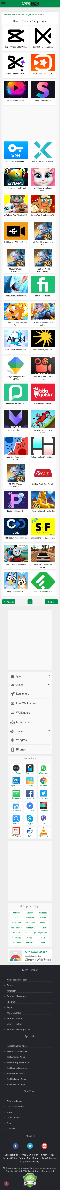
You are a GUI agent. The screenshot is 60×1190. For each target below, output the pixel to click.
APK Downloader (14, 1101)
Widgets (21, 740)
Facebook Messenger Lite (18, 1029)
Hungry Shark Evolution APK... (16, 296)
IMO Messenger (14, 1013)
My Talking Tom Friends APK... (16, 215)
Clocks (17, 918)
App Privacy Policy (30, 1161)
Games (19, 684)
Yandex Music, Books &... (43, 349)
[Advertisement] (30, 121)
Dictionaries (30, 923)
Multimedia (16, 938)
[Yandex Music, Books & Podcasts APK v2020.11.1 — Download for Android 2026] (43, 338)
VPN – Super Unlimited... (16, 161)
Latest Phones (13, 1117)
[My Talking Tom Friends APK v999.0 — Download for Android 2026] (16, 204)
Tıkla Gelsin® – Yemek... (43, 403)
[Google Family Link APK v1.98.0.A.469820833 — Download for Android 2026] (16, 365)
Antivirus (16, 913)
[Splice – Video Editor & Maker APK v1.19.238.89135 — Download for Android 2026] (43, 89)
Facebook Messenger (16, 996)
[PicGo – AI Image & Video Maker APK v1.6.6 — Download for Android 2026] (16, 500)
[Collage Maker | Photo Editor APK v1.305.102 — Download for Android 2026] (43, 446)
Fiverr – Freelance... (43, 296)
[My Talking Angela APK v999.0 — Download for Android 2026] (43, 177)
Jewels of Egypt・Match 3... (43, 511)
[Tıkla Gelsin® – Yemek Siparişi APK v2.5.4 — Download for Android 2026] (43, 392)
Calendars (29, 918)
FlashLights (30, 928)
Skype (9, 1007)
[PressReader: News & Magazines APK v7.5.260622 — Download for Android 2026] (16, 392)
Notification (30, 943)
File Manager (16, 928)
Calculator (16, 923)
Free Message (30, 933)
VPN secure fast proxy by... (16, 538)
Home (7, 15)
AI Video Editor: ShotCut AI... (15, 74)
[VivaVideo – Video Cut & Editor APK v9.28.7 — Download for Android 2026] (43, 62)
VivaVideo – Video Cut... (43, 74)
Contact (9, 1155)
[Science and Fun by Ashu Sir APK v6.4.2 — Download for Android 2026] (43, 526)
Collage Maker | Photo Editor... (43, 457)
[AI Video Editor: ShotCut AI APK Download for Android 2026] (16, 62)
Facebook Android (15, 1018)
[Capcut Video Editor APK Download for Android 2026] (16, 35)
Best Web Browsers (16, 1073)
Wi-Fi (42, 943)
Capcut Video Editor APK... (16, 47)
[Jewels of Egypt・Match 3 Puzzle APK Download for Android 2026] (43, 500)
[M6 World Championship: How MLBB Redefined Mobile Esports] (43, 231)
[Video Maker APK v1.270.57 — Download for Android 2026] (43, 365)
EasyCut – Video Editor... (43, 47)
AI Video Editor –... (15, 430)
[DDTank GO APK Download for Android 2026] (16, 311)
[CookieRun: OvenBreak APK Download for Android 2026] (43, 204)
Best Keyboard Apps (16, 1084)
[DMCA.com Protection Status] (30, 1180)
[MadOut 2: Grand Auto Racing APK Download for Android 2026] (43, 553)
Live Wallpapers (26, 703)
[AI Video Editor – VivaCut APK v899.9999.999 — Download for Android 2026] (16, 419)
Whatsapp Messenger (17, 979)
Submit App (25, 1158)
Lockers (16, 933)
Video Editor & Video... (16, 101)
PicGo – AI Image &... (15, 511)
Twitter (10, 985)
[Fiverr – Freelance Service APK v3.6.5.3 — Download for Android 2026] (43, 284)
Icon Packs (23, 722)
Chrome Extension (15, 1106)
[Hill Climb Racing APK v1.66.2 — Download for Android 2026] (43, 419)
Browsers (17, 943)
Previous (10, 602)
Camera (42, 918)
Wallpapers (23, 712)
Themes (18, 731)
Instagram (11, 991)
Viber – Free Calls (15, 1024)
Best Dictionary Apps (16, 1079)
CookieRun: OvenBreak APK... (43, 215)
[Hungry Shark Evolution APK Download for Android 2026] (16, 284)
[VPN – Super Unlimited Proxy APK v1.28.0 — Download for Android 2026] (16, 150)
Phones (21, 749)
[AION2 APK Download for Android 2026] (16, 338)
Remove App (39, 1158)
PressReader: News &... (15, 403)
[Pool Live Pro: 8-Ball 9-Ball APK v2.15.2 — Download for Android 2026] (16, 177)
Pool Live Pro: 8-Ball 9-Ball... (16, 188)
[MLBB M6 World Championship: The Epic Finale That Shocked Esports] (16, 257)
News (9, 1112)
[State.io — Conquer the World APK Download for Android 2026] (16, 446)
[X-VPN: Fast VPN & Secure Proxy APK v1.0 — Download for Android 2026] (43, 150)
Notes (29, 938)
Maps (42, 923)
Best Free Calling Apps (17, 1068)
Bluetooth (43, 913)
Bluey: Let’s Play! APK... (16, 592)
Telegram (11, 1002)
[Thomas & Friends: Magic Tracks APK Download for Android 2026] (16, 553)
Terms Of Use (10, 1158)
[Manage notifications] (6, 1183)
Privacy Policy (47, 1155)
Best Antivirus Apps (16, 1057)
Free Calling (42, 928)
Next (50, 602)
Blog (9, 1123)
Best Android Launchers (18, 1051)
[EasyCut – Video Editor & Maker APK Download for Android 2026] (43, 35)
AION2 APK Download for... (16, 349)
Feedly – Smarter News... (43, 592)
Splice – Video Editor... (43, 101)
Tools (42, 938)
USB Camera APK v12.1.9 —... (16, 242)
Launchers (22, 693)
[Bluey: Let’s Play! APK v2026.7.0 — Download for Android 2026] (16, 580)
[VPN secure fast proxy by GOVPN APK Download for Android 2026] (16, 526)
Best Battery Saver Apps (18, 1062)
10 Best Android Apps (17, 1046)
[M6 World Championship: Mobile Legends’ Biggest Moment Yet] (43, 311)
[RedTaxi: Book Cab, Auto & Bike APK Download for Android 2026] (43, 473)
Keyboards (42, 933)
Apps (18, 676)
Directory (19, 1155)
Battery (30, 913)
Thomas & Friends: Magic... (16, 565)
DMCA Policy (31, 1155)
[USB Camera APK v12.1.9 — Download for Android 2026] (16, 231)
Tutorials (11, 1128)
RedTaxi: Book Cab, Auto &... (43, 484)
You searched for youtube (24, 15)
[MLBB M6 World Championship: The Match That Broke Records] (16, 473)
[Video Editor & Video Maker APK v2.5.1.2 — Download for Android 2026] (16, 89)
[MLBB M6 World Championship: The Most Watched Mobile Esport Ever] (43, 257)
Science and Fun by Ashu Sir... (43, 538)
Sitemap (51, 1158)
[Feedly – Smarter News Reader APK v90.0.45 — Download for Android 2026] (43, 580)
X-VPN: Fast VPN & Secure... (43, 161)
